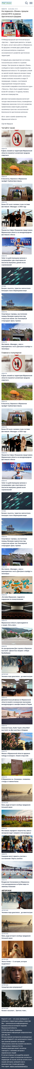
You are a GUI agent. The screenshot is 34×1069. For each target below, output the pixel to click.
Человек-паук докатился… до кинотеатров (17, 676)
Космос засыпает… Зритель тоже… (14, 1010)
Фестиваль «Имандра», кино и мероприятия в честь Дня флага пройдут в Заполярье (17, 346)
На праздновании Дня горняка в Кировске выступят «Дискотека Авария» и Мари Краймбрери (17, 650)
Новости (4, 9)
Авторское (5, 674)
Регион (4, 286)
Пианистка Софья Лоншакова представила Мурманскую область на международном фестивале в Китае (17, 232)
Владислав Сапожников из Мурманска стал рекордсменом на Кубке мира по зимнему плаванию (15, 884)
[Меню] (30, 3)
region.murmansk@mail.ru (19, 1066)
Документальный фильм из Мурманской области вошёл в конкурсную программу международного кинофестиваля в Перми (17, 702)
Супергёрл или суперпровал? (12, 987)
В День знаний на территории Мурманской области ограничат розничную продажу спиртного (17, 153)
